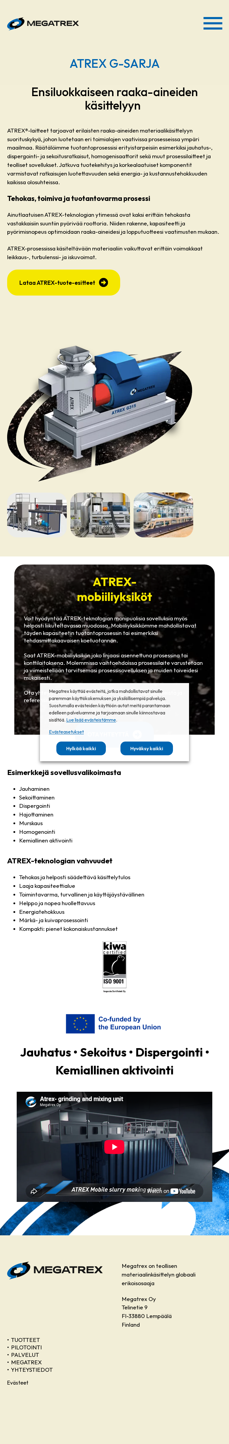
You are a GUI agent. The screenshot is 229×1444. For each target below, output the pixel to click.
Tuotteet (25, 1339)
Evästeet (17, 1382)
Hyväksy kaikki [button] (146, 748)
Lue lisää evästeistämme (91, 720)
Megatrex (26, 1362)
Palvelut (25, 1354)
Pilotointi (26, 1347)
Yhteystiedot (32, 1369)
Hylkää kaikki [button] (81, 748)
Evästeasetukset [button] (66, 732)
